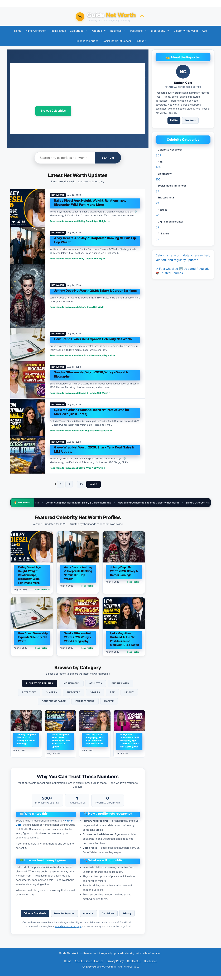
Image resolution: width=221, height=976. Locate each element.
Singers (51, 692)
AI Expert (163, 233)
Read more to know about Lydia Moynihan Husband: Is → (81, 430)
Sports (95, 692)
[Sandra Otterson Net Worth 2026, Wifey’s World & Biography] (27, 380)
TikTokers (74, 692)
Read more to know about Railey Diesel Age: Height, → (80, 221)
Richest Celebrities (39, 683)
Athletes (97, 30)
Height (129, 692)
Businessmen (120, 683)
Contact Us (134, 961)
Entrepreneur (85, 701)
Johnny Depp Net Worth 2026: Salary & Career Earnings (95, 290)
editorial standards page (68, 926)
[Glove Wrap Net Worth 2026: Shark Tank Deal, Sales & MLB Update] (27, 455)
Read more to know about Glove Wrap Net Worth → (77, 467)
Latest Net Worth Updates (97, 111)
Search (108, 157)
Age (204, 30)
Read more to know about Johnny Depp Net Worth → (78, 307)
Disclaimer (108, 913)
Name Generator (36, 30)
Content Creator (54, 701)
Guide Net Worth (102, 966)
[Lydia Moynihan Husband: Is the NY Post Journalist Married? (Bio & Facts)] (27, 417)
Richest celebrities (87, 41)
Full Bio (174, 120)
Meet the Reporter (64, 913)
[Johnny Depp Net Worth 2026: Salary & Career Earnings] (27, 296)
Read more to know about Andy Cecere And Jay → (77, 258)
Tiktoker (140, 41)
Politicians (136, 30)
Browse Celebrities (53, 110)
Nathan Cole (183, 82)
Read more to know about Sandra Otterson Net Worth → (80, 393)
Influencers (71, 683)
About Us (88, 913)
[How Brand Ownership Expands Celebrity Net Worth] (27, 344)
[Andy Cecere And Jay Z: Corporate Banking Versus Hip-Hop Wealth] (27, 245)
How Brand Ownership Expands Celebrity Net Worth (95, 502)
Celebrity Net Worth (186, 30)
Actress (162, 209)
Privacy (127, 913)
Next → (93, 484)
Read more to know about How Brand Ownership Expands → (82, 355)
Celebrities (76, 30)
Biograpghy (158, 30)
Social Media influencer (117, 41)
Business (116, 30)
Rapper (109, 701)
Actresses (29, 692)
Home (17, 30)
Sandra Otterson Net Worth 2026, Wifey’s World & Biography (168, 502)
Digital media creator (170, 221)
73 (81, 484)
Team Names (58, 30)
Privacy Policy (115, 961)
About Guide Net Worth (89, 961)
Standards (190, 120)
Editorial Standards (35, 913)
